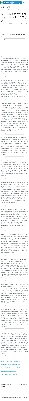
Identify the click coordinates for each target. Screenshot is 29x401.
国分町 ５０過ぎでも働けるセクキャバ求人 (11, 361)
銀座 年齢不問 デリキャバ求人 (8, 371)
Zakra (24, 397)
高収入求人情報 (5, 7)
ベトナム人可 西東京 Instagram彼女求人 (11, 364)
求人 (8, 34)
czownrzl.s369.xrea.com (19, 34)
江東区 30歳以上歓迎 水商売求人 (9, 374)
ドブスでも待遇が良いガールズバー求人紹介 (11, 367)
